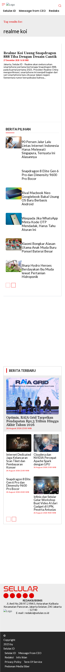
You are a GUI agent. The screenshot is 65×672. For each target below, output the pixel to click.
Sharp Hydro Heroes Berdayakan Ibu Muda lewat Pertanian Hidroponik (38, 271)
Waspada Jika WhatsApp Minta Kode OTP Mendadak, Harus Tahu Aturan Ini (40, 224)
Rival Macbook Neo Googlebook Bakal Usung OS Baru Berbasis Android (40, 198)
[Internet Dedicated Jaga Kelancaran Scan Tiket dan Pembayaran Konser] (18, 443)
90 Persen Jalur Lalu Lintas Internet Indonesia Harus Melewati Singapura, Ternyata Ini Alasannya (40, 149)
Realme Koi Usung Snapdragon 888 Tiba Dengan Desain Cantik (30, 55)
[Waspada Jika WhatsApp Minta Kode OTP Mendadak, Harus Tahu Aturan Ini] (14, 219)
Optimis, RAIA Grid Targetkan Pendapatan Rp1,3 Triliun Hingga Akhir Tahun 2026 (32, 421)
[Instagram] (12, 595)
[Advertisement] (33, 336)
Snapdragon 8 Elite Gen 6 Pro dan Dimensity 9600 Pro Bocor (40, 175)
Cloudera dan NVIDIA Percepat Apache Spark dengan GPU (45, 459)
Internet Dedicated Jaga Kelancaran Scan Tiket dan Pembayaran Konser (18, 461)
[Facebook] (5, 595)
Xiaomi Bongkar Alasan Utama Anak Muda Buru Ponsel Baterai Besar (39, 247)
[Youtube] (31, 595)
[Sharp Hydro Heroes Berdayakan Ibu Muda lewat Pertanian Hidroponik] (14, 266)
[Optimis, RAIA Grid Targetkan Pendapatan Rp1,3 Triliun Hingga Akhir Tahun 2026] (32, 396)
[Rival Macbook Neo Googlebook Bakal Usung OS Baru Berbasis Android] (14, 193)
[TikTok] (18, 595)
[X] (25, 595)
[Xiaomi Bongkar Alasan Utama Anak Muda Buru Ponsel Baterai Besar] (14, 244)
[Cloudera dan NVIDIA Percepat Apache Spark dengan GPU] (46, 443)
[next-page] (13, 285)
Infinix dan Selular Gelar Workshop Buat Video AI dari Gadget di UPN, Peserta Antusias (45, 503)
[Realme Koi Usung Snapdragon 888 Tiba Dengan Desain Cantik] (32, 99)
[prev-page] (8, 285)
